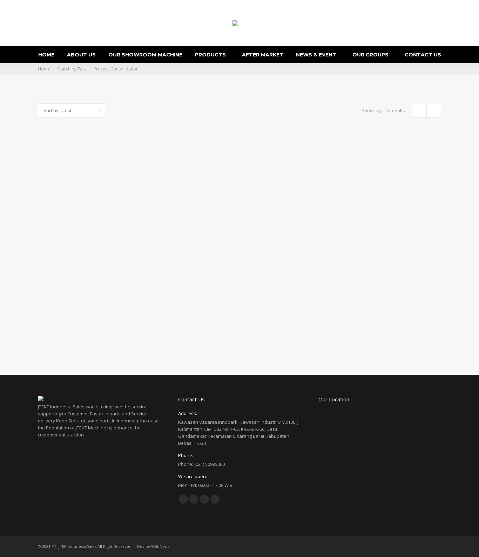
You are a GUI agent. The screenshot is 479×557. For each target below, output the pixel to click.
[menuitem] (46, 55)
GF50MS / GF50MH (396, 226)
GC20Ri (83, 343)
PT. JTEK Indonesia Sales (74, 546)
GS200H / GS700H (187, 226)
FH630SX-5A (82, 226)
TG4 (291, 226)
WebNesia (160, 546)
